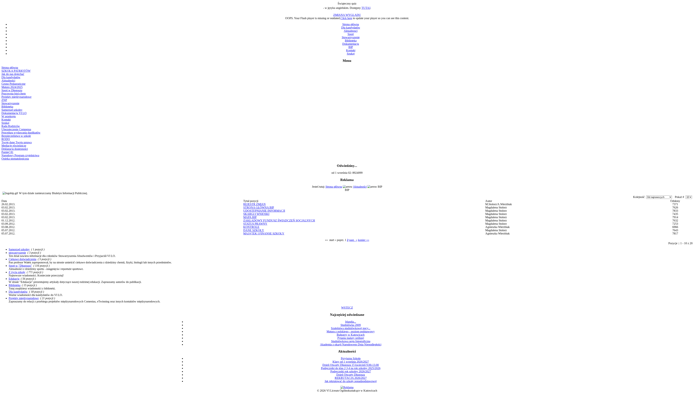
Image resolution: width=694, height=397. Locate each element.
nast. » (353, 240)
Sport (351, 34)
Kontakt (350, 50)
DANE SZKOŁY (253, 230)
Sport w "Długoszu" (20, 265)
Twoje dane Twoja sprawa (16, 142)
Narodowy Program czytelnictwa (20, 155)
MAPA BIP (250, 217)
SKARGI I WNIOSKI (256, 213)
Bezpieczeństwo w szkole (16, 135)
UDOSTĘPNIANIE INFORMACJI (264, 210)
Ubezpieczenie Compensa (16, 129)
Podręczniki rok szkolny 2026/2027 (350, 371)
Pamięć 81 (7, 152)
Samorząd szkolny (11, 109)
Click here (346, 18)
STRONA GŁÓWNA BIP (258, 207)
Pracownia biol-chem (13, 93)
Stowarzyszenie (351, 37)
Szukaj (351, 53)
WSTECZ (347, 307)
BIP (350, 47)
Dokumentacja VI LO (14, 113)
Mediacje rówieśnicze (13, 145)
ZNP (4, 100)
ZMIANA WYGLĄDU (347, 14)
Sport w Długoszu (11, 90)
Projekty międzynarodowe (16, 96)
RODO (5, 139)
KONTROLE (251, 227)
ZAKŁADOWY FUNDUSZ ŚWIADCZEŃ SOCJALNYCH (279, 220)
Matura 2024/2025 (12, 87)
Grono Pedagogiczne (13, 83)
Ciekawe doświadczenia (22, 259)
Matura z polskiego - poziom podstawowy (351, 331)
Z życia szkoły (17, 272)
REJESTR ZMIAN (254, 204)
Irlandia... (350, 321)
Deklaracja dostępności (14, 148)
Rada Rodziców (10, 126)
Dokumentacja (350, 43)
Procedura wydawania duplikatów (20, 132)
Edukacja (14, 278)
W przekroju (8, 116)
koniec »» (363, 240)
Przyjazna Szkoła (351, 358)
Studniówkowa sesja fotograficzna (350, 341)
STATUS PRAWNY (255, 223)
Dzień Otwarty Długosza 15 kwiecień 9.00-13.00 (350, 364)
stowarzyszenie (17, 252)
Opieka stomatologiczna (15, 158)
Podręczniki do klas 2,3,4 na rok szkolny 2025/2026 (350, 368)
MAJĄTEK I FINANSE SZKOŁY (263, 233)
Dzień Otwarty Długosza (350, 374)
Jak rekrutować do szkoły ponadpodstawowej (351, 381)
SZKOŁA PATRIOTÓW (16, 70)
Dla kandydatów (350, 27)
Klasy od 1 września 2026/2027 (351, 361)
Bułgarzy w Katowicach (351, 334)
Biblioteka (351, 40)
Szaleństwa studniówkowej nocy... (350, 328)
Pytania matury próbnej (350, 338)
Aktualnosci (350, 30)
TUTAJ (365, 7)
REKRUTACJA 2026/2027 (351, 377)
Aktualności (8, 80)
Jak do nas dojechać (12, 74)
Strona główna (350, 24)
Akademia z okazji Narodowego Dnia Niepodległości (350, 344)
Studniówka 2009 (350, 324)
